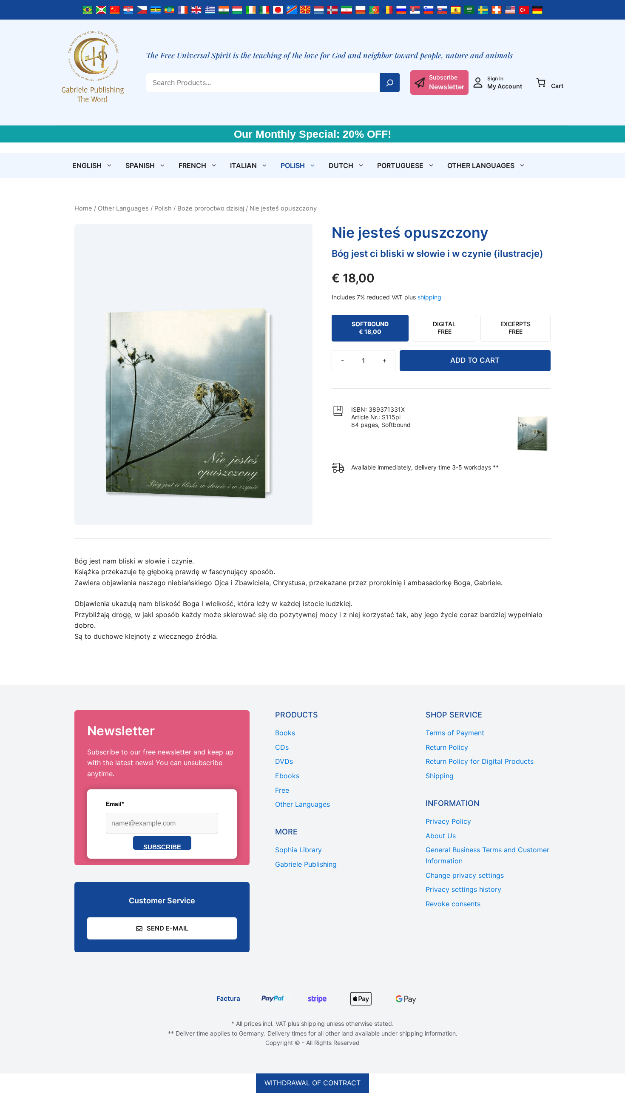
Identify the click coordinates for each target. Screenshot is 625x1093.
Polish (293, 165)
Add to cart (475, 360)
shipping (429, 297)
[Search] (390, 82)
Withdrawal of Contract (312, 1083)
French (192, 165)
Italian (243, 165)
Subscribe (162, 846)
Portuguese (400, 165)
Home (83, 208)
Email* (115, 803)
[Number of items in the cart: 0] (541, 82)
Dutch (341, 165)
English (87, 165)
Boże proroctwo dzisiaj (210, 208)
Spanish (140, 165)
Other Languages (480, 165)
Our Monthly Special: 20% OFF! (312, 134)
